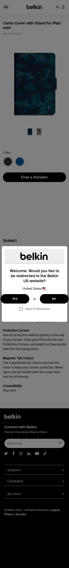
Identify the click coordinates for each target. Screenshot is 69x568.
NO (54, 298)
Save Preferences (37, 309)
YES (15, 298)
